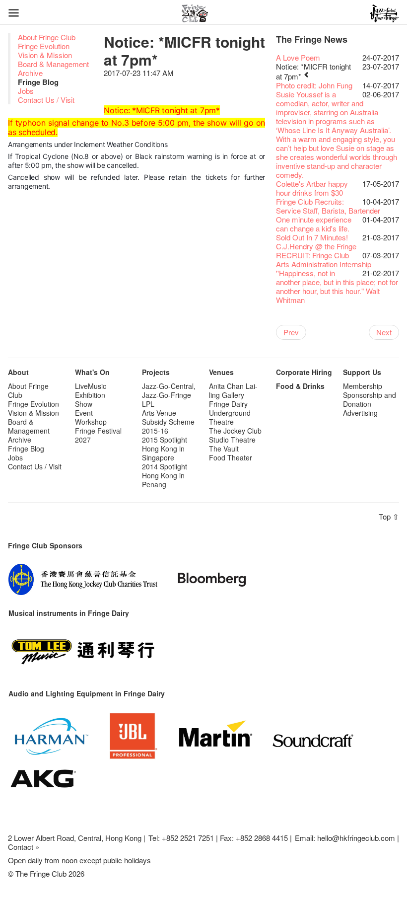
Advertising (360, 413)
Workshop (91, 422)
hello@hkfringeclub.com (356, 837)
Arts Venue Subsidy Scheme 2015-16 (168, 422)
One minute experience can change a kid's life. (313, 223)
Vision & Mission (45, 55)
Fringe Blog (26, 448)
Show (83, 404)
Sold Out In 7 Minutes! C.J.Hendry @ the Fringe (316, 241)
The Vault (224, 448)
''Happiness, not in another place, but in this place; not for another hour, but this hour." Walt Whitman (337, 286)
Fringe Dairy (228, 404)
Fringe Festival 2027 (98, 435)
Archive (30, 73)
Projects (156, 372)
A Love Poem (298, 57)
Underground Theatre (230, 417)
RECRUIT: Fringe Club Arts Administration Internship (323, 259)
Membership (362, 386)
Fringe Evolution (43, 46)
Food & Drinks (300, 386)
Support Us (362, 372)
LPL (148, 404)
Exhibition (90, 395)
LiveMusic (90, 386)
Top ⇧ (389, 516)
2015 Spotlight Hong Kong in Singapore (164, 448)
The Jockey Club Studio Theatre (235, 435)
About (18, 372)
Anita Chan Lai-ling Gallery (233, 390)
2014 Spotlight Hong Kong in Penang (164, 475)
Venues (221, 372)
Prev (291, 332)
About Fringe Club (46, 37)
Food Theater (230, 457)
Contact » (23, 846)
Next (384, 332)
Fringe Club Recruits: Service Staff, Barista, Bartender (328, 206)
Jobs (26, 90)
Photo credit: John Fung (314, 85)
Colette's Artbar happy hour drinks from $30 (312, 188)
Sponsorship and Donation (369, 399)
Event (84, 413)
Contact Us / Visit (46, 99)
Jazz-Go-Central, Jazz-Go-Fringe (169, 390)
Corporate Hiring (304, 372)
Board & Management (53, 64)
